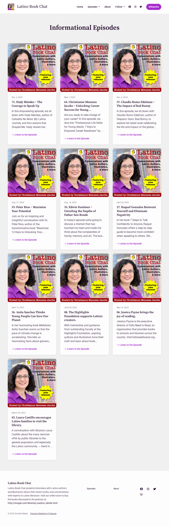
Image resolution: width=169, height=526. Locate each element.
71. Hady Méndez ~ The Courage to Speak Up (27, 104)
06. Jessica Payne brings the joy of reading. (135, 314)
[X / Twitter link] (141, 7)
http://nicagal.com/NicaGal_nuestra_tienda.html (32, 503)
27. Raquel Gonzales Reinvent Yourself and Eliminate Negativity (136, 211)
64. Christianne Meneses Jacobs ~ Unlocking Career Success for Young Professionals (82, 108)
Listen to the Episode (26, 134)
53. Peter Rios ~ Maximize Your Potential (29, 209)
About (107, 6)
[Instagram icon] (148, 489)
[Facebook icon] (141, 489)
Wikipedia (154, 6)
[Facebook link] (130, 7)
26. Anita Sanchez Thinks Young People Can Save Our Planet (30, 316)
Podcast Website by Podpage (43, 513)
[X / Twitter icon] (154, 489)
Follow (119, 6)
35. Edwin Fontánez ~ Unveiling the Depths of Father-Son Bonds (80, 211)
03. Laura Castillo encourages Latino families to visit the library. (31, 421)
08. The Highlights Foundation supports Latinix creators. (83, 316)
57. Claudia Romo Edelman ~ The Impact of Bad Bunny (136, 104)
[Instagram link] (135, 7)
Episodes (93, 6)
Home (80, 6)
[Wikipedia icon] (141, 495)
